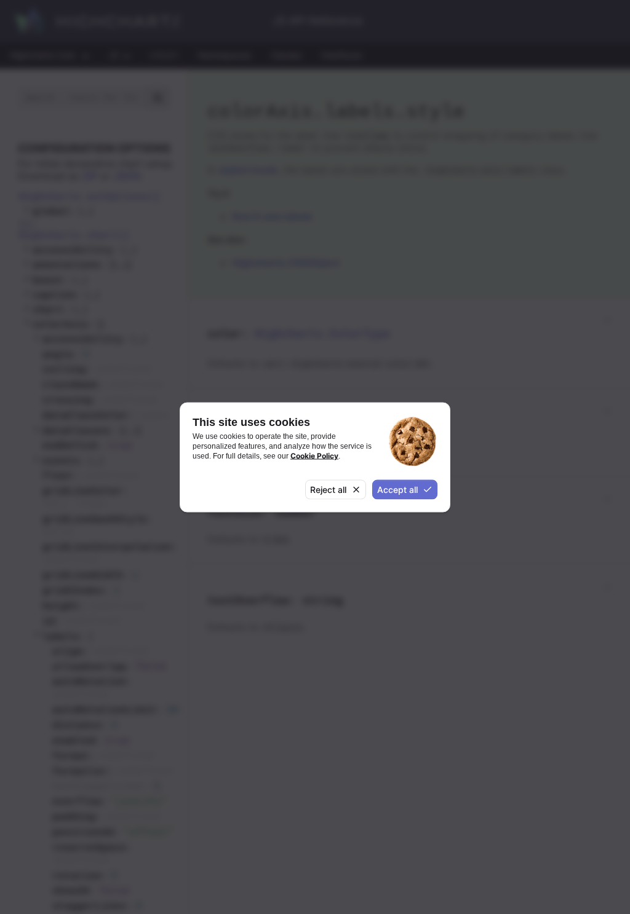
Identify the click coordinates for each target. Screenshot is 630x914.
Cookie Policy (314, 455)
